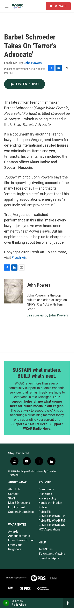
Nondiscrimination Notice (50, 505)
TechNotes (46, 549)
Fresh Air (19, 257)
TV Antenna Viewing (52, 553)
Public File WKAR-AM (52, 525)
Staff (11, 498)
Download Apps (49, 558)
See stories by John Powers (48, 315)
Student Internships (21, 511)
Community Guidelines (46, 492)
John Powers (33, 63)
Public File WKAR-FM (52, 520)
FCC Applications (49, 529)
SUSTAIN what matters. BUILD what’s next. (37, 373)
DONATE (60, 6)
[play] (6, 603)
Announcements (19, 535)
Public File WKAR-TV (52, 516)
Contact (13, 494)
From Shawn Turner (21, 540)
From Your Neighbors (15, 547)
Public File (45, 511)
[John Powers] (13, 291)
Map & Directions (19, 502)
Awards (13, 531)
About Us (14, 489)
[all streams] (68, 603)
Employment (16, 507)
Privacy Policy (47, 498)
